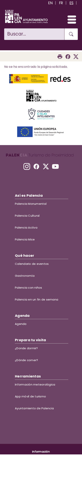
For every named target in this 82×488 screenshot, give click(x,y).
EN (50, 3)
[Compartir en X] (76, 56)
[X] (46, 166)
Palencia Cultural (27, 216)
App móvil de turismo (30, 396)
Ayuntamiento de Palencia (34, 408)
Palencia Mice (25, 239)
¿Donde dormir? (26, 348)
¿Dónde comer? (26, 360)
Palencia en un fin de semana (36, 299)
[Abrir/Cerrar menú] (70, 19)
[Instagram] (26, 166)
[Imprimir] (60, 56)
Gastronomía (25, 276)
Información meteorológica (35, 384)
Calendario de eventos (32, 264)
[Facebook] (68, 56)
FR (61, 3)
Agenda (21, 324)
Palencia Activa (26, 227)
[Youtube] (55, 166)
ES (72, 3)
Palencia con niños (28, 288)
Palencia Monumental (31, 204)
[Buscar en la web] (71, 34)
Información (41, 451)
